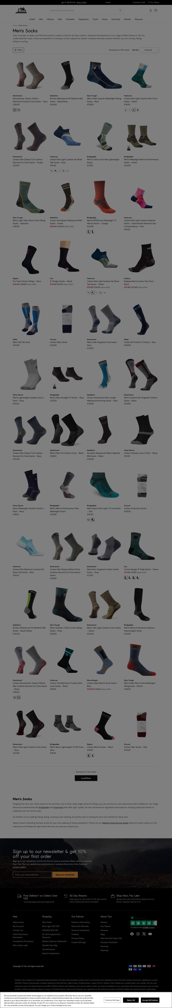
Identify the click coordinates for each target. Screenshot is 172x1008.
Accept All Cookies (150, 1000)
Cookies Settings (112, 1000)
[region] (86, 1000)
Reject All (131, 1000)
